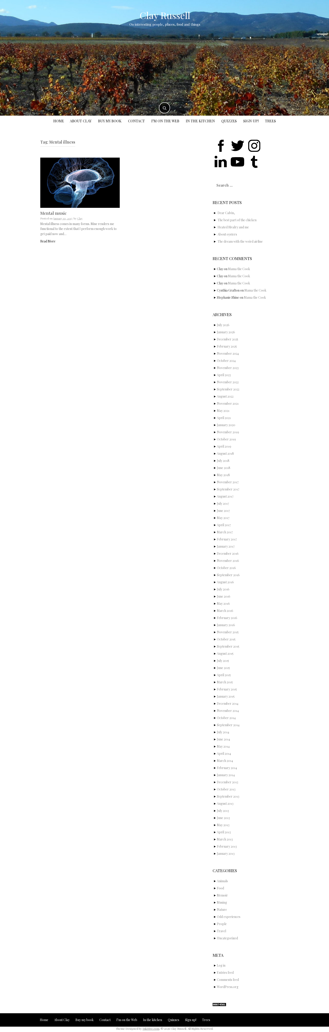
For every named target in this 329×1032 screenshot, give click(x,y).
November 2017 (228, 482)
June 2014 (223, 739)
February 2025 (227, 346)
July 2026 (223, 325)
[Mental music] (80, 182)
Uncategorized (227, 938)
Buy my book (110, 121)
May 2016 (223, 603)
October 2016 (226, 568)
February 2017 (227, 539)
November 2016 (228, 561)
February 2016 (227, 618)
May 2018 (223, 475)
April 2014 (224, 753)
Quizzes (229, 121)
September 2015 (228, 646)
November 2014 (228, 711)
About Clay (81, 121)
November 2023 (228, 368)
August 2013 (225, 803)
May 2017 (223, 518)
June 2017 (223, 511)
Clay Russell (165, 15)
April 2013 (224, 832)
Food (220, 888)
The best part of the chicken (237, 220)
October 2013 (226, 789)
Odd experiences (228, 917)
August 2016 (225, 582)
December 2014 (227, 703)
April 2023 (224, 375)
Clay (80, 218)
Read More (48, 241)
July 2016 (223, 589)
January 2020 (226, 425)
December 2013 (227, 782)
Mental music (53, 213)
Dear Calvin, (226, 213)
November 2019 (228, 432)
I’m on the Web (165, 121)
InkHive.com (151, 1028)
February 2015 (227, 689)
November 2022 (228, 382)
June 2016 (223, 596)
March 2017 (225, 532)
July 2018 (223, 461)
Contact (136, 121)
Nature (222, 909)
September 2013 (228, 796)
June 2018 (223, 468)
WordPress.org (227, 987)
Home (58, 121)
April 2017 (224, 525)
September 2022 (228, 389)
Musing (222, 902)
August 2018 (225, 453)
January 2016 (226, 625)
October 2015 (226, 639)
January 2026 (226, 332)
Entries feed (225, 972)
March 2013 (225, 839)
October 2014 (226, 718)
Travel (221, 931)
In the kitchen (200, 121)
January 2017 (226, 546)
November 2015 (228, 632)
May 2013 (223, 825)
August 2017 (225, 496)
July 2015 (223, 661)
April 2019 (224, 446)
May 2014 (223, 746)
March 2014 (225, 761)
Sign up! (250, 121)
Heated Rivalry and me (233, 227)
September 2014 (228, 725)
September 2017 (228, 489)
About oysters (227, 234)
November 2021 (228, 403)
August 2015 (225, 653)
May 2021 (223, 411)
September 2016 (228, 575)
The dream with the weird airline (240, 241)
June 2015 (223, 668)
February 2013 (227, 846)
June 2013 (223, 818)
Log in (221, 965)
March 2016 (225, 611)
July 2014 (223, 732)
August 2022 (225, 396)
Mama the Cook (239, 269)
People (222, 924)
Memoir (222, 895)
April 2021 (224, 418)
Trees (270, 121)
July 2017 (223, 503)
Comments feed (228, 980)
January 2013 (226, 853)
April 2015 (224, 675)
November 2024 (228, 353)
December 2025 (227, 339)
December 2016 (228, 553)
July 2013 (223, 811)
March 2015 (225, 682)
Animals (222, 881)
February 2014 (227, 768)
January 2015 (226, 696)
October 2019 (226, 439)
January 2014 (226, 775)
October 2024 (226, 361)
